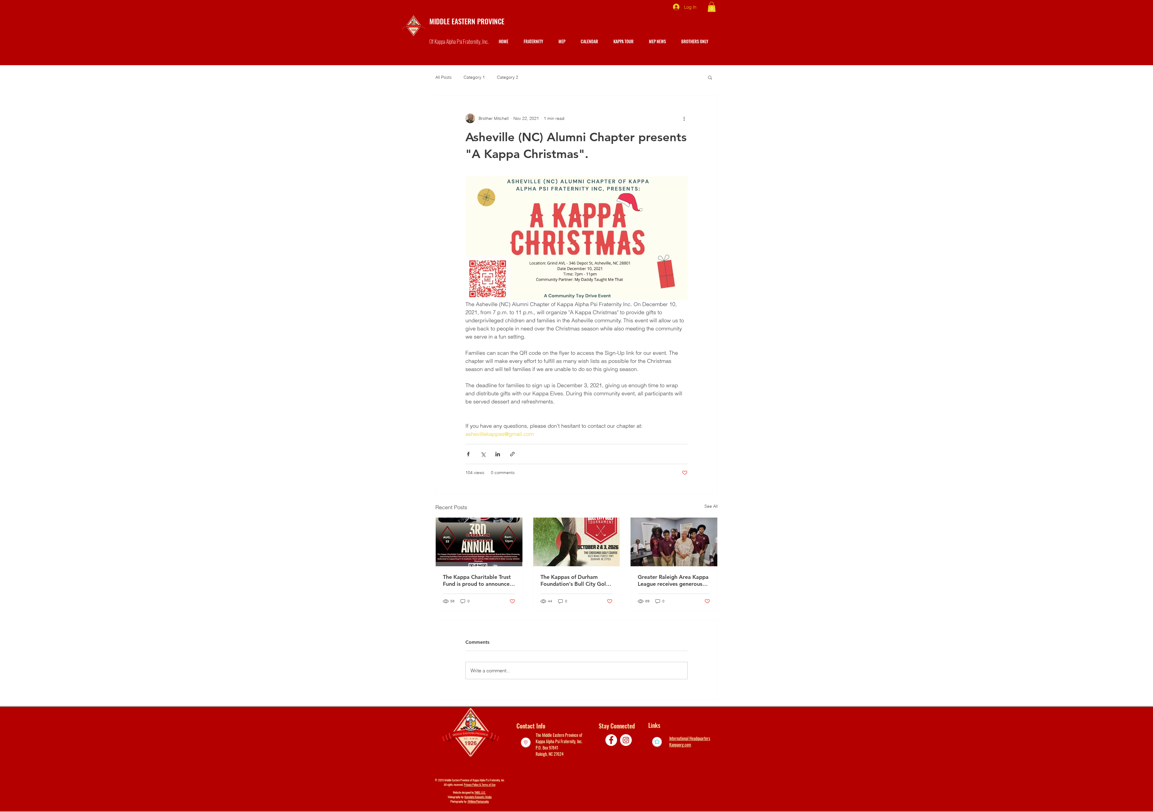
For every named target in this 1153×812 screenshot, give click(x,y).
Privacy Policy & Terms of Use (479, 784)
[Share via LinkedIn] (498, 454)
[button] (711, 7)
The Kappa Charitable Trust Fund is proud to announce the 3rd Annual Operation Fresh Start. (477, 580)
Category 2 (507, 77)
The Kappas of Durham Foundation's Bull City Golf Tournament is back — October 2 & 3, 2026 (574, 580)
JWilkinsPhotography (478, 801)
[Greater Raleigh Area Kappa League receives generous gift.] (674, 542)
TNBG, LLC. (480, 792)
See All (711, 506)
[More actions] (684, 118)
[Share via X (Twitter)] (483, 454)
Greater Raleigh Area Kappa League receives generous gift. (673, 580)
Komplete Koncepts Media (478, 797)
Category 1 (474, 77)
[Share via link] (512, 454)
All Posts (443, 77)
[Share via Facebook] (468, 454)
